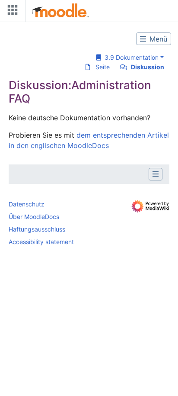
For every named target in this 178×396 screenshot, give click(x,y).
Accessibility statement (41, 241)
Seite (102, 67)
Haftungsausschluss (37, 229)
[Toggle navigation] (11, 11)
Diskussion (147, 67)
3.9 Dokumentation (130, 57)
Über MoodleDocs (34, 216)
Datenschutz (26, 204)
